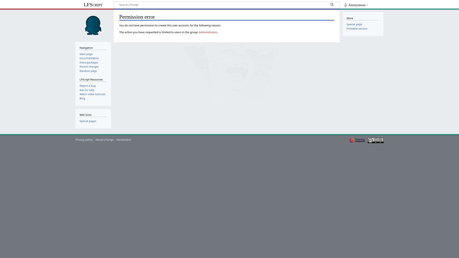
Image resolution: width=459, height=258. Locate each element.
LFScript (93, 4)
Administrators (208, 32)
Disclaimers (123, 139)
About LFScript (104, 139)
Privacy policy (84, 139)
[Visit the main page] (93, 25)
